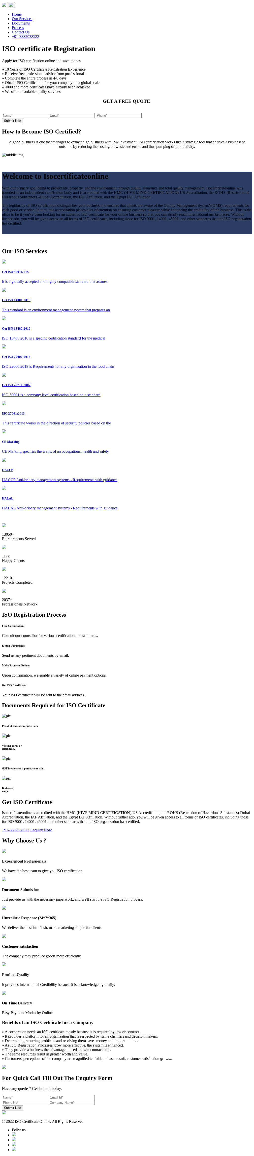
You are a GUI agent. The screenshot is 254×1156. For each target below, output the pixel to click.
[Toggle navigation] (11, 5)
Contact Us (21, 32)
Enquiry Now (41, 830)
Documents (21, 23)
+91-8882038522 (25, 36)
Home (17, 14)
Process (18, 28)
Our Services (22, 19)
